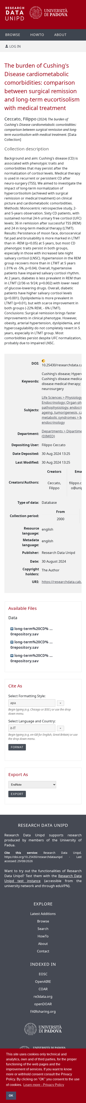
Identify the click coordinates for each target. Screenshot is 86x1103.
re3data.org (43, 996)
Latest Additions (43, 913)
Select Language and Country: (32, 721)
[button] (60, 703)
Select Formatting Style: (27, 696)
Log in (15, 46)
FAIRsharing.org (43, 1011)
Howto (37, 34)
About (60, 34)
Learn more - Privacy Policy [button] (43, 1085)
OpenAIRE (43, 981)
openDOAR (43, 1004)
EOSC (43, 974)
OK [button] (11, 1095)
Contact (43, 951)
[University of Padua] (48, 17)
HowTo (43, 936)
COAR (43, 989)
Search (43, 928)
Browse (12, 34)
